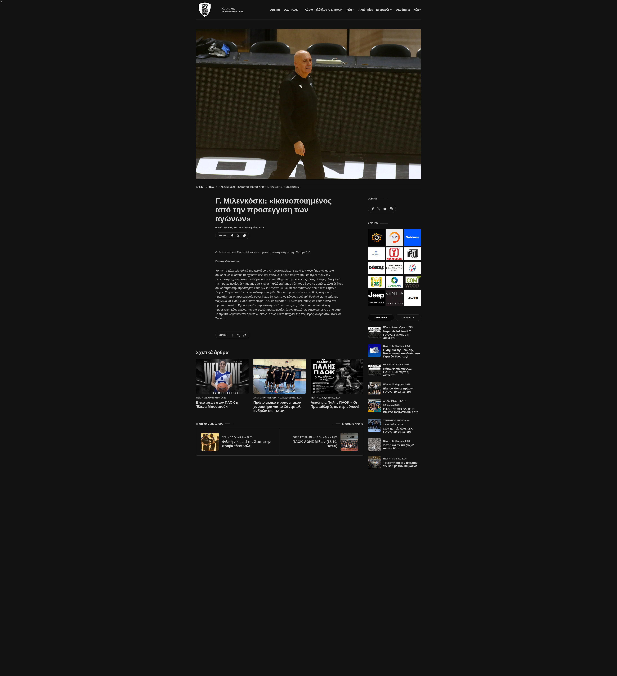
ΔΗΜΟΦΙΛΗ (381, 317)
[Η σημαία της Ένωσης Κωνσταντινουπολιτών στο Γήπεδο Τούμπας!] (374, 350)
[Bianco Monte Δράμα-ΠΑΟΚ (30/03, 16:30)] (374, 388)
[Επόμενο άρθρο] (349, 442)
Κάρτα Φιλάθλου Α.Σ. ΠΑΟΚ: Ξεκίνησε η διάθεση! (397, 334)
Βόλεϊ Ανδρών (223, 227)
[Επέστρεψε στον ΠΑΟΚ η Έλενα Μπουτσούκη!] (222, 376)
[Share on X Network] (238, 236)
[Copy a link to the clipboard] (244, 236)
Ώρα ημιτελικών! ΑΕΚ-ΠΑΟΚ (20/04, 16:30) (398, 430)
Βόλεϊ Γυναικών (302, 437)
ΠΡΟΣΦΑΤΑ (408, 317)
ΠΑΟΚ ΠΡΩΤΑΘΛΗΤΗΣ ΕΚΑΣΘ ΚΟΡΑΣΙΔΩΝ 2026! (401, 410)
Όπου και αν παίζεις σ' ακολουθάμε (398, 447)
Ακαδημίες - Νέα (393, 401)
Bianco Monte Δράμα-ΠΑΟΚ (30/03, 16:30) (398, 390)
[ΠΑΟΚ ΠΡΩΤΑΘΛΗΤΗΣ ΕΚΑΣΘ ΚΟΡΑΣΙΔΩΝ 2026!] (374, 405)
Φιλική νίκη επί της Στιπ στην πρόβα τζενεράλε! (246, 444)
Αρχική (200, 187)
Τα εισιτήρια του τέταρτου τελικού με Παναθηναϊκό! (400, 464)
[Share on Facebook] (232, 236)
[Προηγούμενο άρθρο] (210, 442)
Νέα (211, 187)
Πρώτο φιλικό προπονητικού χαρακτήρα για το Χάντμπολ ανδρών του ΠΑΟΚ (277, 406)
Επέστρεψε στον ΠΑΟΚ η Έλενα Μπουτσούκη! (217, 404)
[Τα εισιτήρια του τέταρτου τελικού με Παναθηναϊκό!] (374, 462)
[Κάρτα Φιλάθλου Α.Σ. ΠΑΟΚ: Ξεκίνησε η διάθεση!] (374, 332)
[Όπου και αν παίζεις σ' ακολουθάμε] (374, 444)
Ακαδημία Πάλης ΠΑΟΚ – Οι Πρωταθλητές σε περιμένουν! (335, 404)
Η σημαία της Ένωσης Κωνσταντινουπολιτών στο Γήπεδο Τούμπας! (401, 353)
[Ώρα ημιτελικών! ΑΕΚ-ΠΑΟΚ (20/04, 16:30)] (374, 425)
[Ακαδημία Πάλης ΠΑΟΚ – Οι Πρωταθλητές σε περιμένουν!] (337, 376)
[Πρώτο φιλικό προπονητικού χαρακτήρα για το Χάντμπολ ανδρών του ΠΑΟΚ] (279, 376)
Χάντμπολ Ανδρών (264, 397)
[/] (373, 209)
